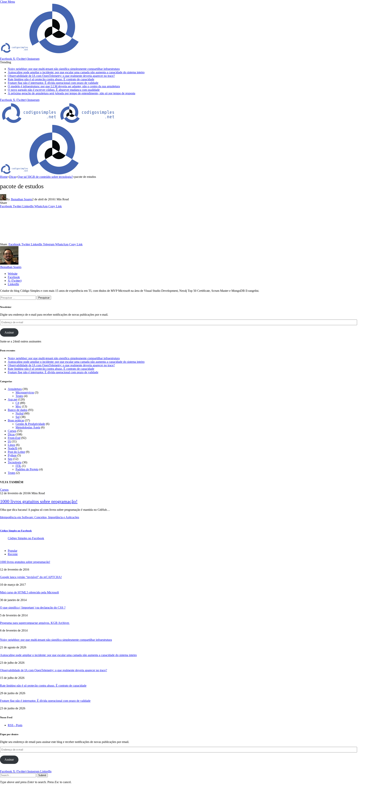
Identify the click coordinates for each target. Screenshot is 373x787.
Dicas (11, 434)
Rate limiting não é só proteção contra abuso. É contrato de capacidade (51, 79)
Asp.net (12, 399)
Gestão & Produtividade (30, 424)
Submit (42, 775)
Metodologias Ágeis (28, 427)
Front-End (14, 438)
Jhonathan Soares (21, 199)
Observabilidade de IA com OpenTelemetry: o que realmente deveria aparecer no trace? (61, 75)
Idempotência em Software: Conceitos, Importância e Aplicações (39, 517)
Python (12, 455)
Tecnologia (14, 462)
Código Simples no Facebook (16, 530)
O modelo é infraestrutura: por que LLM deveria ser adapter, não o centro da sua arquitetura (64, 86)
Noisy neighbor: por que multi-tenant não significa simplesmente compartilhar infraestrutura (64, 68)
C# (17, 403)
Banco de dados (17, 410)
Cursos (12, 431)
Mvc (18, 406)
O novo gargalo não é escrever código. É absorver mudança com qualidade (54, 89)
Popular (12, 550)
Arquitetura (15, 389)
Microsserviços (25, 392)
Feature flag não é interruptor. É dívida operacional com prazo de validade (53, 82)
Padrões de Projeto (27, 469)
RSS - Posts (15, 725)
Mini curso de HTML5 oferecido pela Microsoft (29, 592)
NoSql (20, 413)
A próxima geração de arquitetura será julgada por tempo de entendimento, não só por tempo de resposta (71, 93)
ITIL (18, 465)
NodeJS (12, 448)
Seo (10, 458)
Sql (18, 417)
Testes (19, 396)
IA (9, 441)
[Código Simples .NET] (58, 122)
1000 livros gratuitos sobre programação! (39, 501)
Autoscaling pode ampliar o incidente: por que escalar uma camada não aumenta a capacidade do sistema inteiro (76, 72)
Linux (11, 444)
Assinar (9, 332)
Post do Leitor (16, 451)
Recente (13, 554)
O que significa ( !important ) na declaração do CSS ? (32, 607)
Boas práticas (16, 420)
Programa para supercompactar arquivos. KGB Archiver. (35, 623)
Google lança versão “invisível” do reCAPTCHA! (31, 577)
